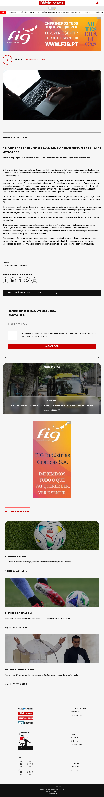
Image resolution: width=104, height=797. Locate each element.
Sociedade (52, 400)
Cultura (74, 770)
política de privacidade (34, 336)
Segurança (24, 265)
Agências (18, 59)
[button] (5, 366)
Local (73, 734)
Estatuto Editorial (78, 708)
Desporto (10, 556)
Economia (75, 767)
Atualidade (9, 137)
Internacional (25, 613)
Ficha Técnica (76, 715)
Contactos (75, 712)
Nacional (21, 137)
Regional (74, 738)
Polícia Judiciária (10, 265)
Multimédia (75, 774)
